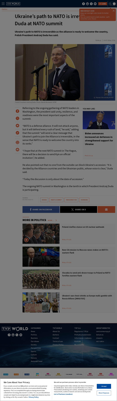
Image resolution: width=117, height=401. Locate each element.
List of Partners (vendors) (63, 394)
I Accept (104, 386)
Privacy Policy (34, 397)
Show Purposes (104, 393)
